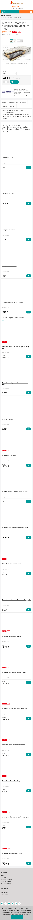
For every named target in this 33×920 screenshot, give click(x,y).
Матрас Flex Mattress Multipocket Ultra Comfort (15, 527)
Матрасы (11, 110)
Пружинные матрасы (8, 112)
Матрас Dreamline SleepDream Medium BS (14, 745)
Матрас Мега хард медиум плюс (11, 564)
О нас (2, 875)
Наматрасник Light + (8, 193)
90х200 (9, 116)
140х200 (18, 116)
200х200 (5, 118)
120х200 (14, 116)
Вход (14, 8)
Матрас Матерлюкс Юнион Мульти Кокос (14, 672)
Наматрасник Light (7, 157)
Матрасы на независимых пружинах (12, 114)
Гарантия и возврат (6, 883)
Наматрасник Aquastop (9, 230)
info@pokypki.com (5, 894)
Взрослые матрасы (19, 110)
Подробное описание (20, 95)
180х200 (28, 116)
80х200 (4, 116)
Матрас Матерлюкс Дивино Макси (12, 853)
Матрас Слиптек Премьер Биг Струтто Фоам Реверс (15, 383)
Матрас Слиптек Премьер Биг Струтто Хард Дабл (16, 600)
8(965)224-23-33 (16, 7)
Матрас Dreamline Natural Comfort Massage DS (15, 817)
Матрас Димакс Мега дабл (9, 455)
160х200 (23, 116)
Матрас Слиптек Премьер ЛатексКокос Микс (15, 708)
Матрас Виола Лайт (7, 419)
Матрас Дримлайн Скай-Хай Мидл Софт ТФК (15, 491)
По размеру (26, 114)
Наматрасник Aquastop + (9, 266)
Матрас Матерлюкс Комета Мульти (12, 636)
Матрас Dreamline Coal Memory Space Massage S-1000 (16, 347)
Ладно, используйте (17, 917)
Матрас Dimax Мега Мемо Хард (11, 781)
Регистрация (19, 8)
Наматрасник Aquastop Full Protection (13, 302)
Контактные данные (6, 881)
